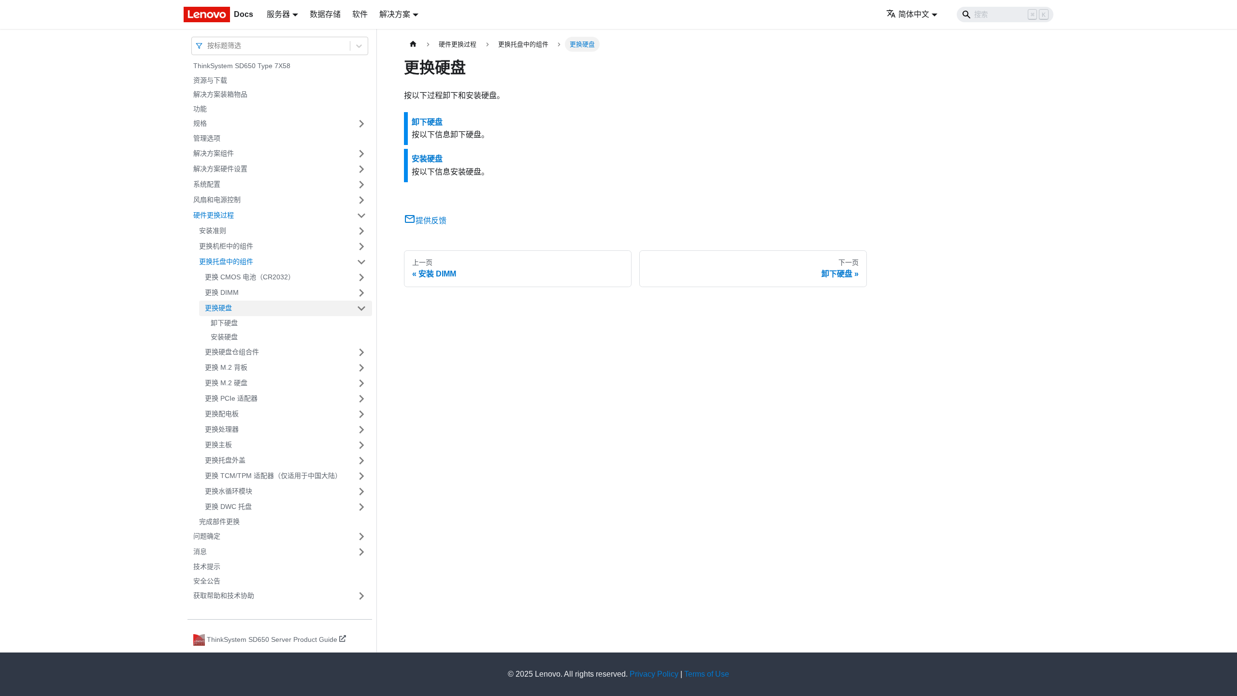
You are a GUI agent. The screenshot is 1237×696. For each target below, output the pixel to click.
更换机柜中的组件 (226, 246)
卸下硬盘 (224, 323)
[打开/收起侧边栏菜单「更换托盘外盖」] (361, 460)
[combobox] (208, 45)
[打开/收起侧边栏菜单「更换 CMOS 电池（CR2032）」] (361, 277)
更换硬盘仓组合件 (232, 352)
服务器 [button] (278, 14)
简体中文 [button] (913, 14)
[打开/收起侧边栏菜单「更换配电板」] (361, 414)
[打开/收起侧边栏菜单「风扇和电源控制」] (361, 200)
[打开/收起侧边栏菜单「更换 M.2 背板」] (361, 368)
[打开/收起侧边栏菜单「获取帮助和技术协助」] (361, 596)
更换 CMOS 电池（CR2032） (250, 277)
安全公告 (206, 581)
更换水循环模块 (228, 491)
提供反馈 (431, 221)
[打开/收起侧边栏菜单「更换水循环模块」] (361, 491)
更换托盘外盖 (225, 460)
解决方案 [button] (394, 14)
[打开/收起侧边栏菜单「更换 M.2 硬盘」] (361, 383)
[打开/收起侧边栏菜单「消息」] (361, 552)
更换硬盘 (218, 308)
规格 (200, 123)
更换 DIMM (222, 292)
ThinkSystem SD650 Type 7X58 (241, 66)
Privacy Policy (654, 674)
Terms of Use (706, 674)
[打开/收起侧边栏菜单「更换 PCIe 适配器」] (361, 398)
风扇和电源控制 (217, 199)
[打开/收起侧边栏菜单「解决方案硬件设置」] (361, 169)
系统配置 (206, 184)
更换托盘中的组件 (226, 261)
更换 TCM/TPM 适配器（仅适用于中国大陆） (273, 475)
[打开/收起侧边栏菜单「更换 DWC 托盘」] (361, 507)
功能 (200, 109)
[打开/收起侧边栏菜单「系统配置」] (361, 184)
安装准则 (212, 230)
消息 (200, 551)
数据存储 (325, 14)
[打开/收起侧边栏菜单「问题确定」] (361, 536)
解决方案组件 (213, 153)
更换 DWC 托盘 (228, 506)
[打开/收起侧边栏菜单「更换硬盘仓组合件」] (361, 352)
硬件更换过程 (213, 215)
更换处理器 (222, 429)
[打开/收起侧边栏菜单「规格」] (361, 123)
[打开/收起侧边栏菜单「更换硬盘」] (361, 308)
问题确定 (206, 536)
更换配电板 (222, 414)
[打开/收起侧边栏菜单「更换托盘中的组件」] (361, 262)
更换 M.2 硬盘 (226, 383)
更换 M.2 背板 (226, 367)
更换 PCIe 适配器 (231, 398)
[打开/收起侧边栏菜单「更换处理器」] (361, 429)
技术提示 (206, 566)
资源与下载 (210, 80)
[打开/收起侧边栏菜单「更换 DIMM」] (361, 293)
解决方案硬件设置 (220, 169)
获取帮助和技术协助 (223, 595)
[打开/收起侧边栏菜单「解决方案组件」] (361, 153)
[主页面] (413, 44)
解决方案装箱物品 (220, 94)
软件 (360, 14)
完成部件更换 (219, 521)
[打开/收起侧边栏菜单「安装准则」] (361, 231)
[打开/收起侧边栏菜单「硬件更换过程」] (361, 215)
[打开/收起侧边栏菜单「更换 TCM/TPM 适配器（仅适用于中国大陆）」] (361, 476)
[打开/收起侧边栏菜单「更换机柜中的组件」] (361, 246)
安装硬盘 (224, 337)
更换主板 (218, 445)
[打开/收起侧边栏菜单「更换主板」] (361, 445)
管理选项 (206, 138)
